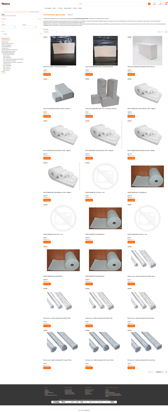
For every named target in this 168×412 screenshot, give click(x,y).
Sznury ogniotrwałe (7, 57)
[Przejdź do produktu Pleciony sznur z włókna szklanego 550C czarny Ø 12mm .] (105, 344)
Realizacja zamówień (69, 392)
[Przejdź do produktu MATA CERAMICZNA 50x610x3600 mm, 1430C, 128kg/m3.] (63, 176)
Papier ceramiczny (7, 68)
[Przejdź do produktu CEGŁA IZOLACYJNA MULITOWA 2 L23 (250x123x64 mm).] (105, 50)
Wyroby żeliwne (5, 41)
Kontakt (46, 393)
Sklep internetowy (83, 410)
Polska (5, 34)
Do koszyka (47, 74)
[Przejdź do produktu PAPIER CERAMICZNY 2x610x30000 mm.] (105, 218)
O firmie (46, 389)
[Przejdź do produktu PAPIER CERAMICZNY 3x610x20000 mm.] (63, 260)
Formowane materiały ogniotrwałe (112, 393)
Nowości (3, 71)
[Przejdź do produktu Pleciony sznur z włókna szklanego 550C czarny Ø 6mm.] (147, 344)
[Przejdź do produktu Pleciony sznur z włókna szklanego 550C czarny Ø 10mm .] (63, 344)
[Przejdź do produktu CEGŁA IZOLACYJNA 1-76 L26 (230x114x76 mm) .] (63, 50)
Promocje (4, 73)
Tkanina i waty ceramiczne (8, 54)
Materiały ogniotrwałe (110, 392)
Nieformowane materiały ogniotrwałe (113, 395)
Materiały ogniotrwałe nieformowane (9, 49)
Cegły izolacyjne (6, 56)
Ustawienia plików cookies (50, 395)
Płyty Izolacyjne (6, 70)
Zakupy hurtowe (88, 393)
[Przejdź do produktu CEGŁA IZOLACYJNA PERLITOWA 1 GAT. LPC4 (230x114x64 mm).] (105, 92)
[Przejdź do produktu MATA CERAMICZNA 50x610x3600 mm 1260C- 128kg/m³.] (147, 134)
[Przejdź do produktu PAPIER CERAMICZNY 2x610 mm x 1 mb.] (63, 218)
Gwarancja (87, 392)
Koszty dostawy (68, 389)
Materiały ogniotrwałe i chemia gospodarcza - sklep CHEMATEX (16, 11)
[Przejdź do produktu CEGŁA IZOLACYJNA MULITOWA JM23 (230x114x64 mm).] (147, 50)
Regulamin (47, 391)
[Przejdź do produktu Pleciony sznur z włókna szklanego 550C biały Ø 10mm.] (147, 260)
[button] (149, 4)
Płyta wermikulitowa (7, 65)
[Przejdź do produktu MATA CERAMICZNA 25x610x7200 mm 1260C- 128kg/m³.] (63, 134)
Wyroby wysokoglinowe (7, 45)
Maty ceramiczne (6, 67)
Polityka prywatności (49, 392)
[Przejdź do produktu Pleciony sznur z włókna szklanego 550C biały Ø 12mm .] (63, 302)
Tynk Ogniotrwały (6, 63)
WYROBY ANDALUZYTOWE (7, 43)
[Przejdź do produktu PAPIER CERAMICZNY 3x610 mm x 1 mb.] (147, 218)
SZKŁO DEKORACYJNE (6, 46)
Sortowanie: (45, 29)
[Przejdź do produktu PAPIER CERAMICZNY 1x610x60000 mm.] (147, 176)
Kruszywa (107, 391)
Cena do (24, 24)
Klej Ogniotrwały (5, 48)
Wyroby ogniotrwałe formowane (8, 51)
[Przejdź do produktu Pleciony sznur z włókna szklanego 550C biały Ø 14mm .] (105, 302)
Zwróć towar (88, 391)
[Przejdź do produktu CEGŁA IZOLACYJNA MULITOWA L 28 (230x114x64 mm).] (63, 92)
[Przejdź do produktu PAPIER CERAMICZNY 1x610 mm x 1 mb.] (105, 176)
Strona (159, 31)
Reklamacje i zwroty (89, 389)
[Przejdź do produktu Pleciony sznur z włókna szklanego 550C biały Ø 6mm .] (147, 302)
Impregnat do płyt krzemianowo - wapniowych (13, 62)
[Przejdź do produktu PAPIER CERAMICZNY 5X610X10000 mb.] (105, 260)
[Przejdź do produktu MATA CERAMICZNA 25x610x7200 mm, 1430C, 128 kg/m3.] (105, 134)
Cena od (3, 24)
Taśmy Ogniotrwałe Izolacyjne (9, 60)
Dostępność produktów (70, 393)
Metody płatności (68, 391)
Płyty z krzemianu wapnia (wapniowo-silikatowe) (13, 59)
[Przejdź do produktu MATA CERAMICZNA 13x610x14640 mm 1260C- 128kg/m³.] (147, 92)
